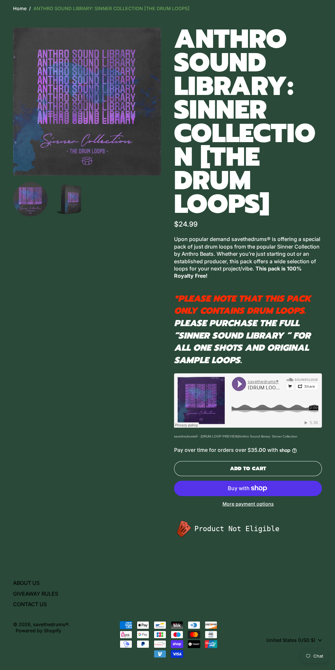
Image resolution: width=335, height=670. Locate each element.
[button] (30, 199)
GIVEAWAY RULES (35, 593)
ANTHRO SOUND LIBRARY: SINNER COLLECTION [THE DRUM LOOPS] (111, 8)
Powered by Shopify (38, 630)
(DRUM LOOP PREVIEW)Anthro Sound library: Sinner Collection (249, 436)
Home (19, 8)
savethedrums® (186, 436)
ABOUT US (26, 583)
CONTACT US (30, 604)
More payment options (248, 504)
